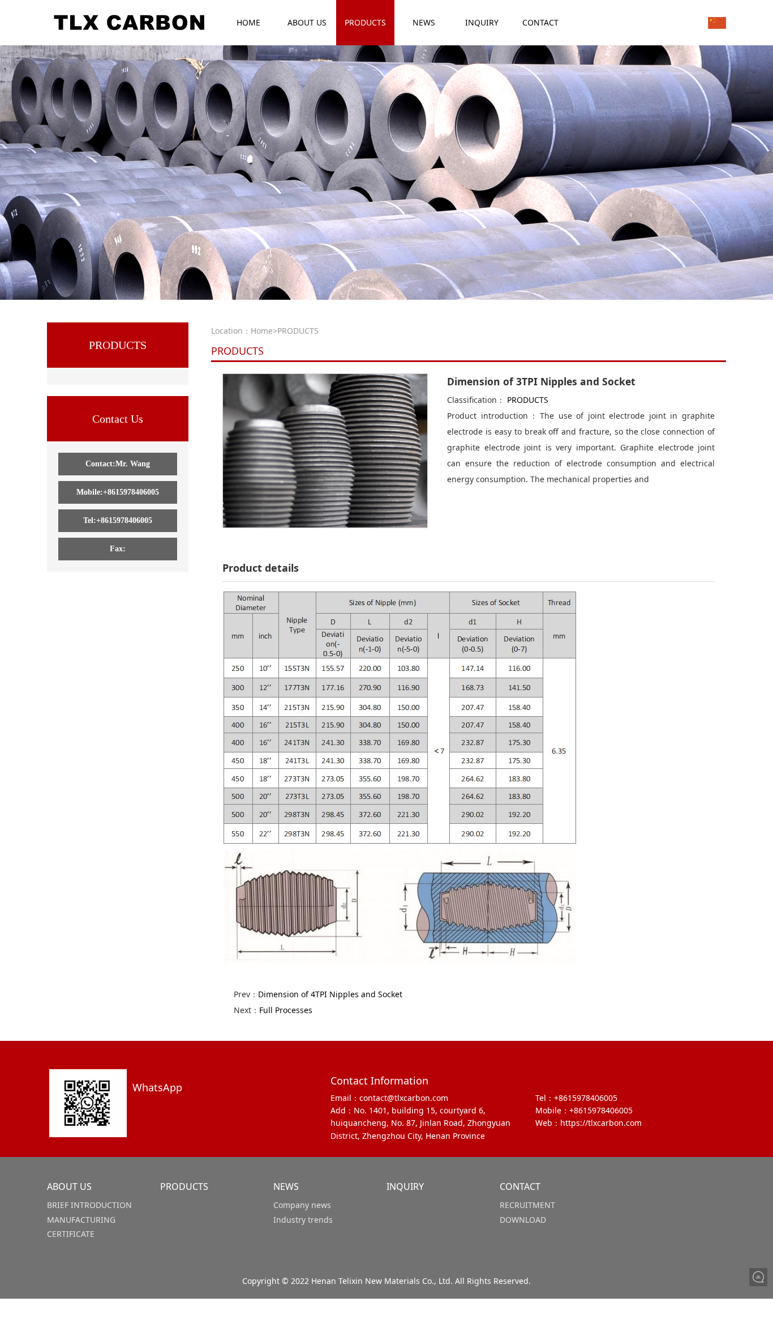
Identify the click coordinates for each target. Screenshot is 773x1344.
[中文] (717, 22)
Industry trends (303, 1219)
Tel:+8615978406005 (117, 520)
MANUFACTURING (81, 1219)
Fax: (118, 549)
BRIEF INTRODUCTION (89, 1205)
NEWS (424, 22)
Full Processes (285, 1010)
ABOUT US (307, 22)
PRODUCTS (365, 22)
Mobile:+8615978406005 (117, 492)
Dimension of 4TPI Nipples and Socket (330, 994)
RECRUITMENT (527, 1205)
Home (262, 330)
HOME (248, 22)
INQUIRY (482, 22)
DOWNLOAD (523, 1219)
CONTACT (540, 22)
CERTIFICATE (71, 1233)
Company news (302, 1205)
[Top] (758, 1296)
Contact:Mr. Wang (117, 464)
